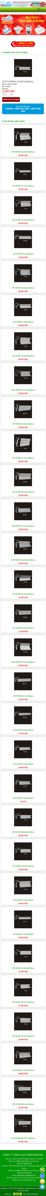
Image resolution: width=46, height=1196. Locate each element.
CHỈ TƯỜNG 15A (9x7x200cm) (23, 866)
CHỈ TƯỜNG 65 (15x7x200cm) (23, 492)
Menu (42, 9)
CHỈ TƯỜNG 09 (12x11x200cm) (23, 1002)
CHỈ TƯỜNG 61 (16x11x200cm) (23, 220)
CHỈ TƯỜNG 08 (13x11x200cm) (23, 1036)
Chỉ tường (21, 52)
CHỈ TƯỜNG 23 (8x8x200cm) (23, 764)
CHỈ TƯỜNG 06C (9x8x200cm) (23, 1104)
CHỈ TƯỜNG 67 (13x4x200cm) (23, 424)
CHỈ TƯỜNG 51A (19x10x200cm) (23, 152)
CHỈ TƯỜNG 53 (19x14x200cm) (23, 356)
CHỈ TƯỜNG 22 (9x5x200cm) (23, 798)
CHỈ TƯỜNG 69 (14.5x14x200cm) (23, 390)
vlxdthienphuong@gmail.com (26, 1175)
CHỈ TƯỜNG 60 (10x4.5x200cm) (23, 526)
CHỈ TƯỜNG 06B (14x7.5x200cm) (23, 1138)
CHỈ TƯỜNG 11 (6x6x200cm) (23, 934)
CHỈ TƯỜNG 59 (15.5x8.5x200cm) (23, 560)
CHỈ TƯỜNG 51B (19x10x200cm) (23, 662)
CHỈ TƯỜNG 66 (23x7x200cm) (23, 458)
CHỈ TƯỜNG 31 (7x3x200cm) (23, 696)
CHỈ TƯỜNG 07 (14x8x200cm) (23, 1070)
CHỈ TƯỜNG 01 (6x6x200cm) (23, 900)
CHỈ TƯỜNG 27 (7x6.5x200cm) (23, 186)
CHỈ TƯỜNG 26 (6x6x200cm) (23, 730)
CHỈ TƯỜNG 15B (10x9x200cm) (23, 832)
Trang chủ (9, 52)
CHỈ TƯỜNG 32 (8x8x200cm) (23, 322)
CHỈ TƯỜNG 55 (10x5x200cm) (23, 628)
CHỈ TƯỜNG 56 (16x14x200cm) (23, 288)
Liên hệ (23, 801)
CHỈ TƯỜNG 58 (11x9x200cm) (23, 594)
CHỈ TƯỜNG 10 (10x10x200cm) (23, 968)
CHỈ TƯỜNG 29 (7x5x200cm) (23, 254)
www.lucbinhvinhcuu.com (27, 1180)
